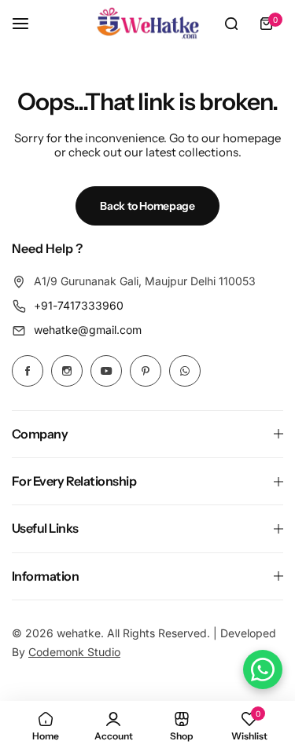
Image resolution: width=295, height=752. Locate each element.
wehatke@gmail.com (88, 329)
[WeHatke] (148, 23)
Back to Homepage (147, 206)
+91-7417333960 (79, 305)
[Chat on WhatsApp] (262, 669)
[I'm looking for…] (231, 23)
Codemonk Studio (74, 651)
